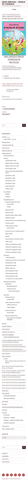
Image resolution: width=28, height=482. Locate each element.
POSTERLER (5, 401)
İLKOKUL (6, 158)
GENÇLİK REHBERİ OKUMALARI (11, 337)
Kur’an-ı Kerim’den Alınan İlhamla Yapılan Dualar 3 (14, 385)
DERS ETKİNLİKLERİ (8, 155)
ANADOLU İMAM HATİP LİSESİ (12, 202)
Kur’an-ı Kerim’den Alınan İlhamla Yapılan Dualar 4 (14, 388)
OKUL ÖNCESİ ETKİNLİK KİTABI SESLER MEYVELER (14, 59)
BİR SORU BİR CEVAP (12, 286)
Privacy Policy (5, 459)
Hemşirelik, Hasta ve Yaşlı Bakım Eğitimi (14, 231)
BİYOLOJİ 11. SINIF (9, 210)
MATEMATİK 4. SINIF (10, 183)
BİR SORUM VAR (6, 142)
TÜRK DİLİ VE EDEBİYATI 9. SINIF (13, 252)
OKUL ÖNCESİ (16, 78)
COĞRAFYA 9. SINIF (10, 218)
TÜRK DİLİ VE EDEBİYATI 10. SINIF (13, 244)
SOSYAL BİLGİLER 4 (10, 186)
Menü (14, 9)
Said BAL (6, 358)
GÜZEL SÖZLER (6, 329)
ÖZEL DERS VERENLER (9, 398)
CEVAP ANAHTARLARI (14, 291)
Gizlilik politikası (6, 461)
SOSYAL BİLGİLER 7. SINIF (11, 276)
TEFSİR (8, 207)
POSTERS (4, 404)
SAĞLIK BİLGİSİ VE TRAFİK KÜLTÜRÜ (14, 239)
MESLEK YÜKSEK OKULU (11, 315)
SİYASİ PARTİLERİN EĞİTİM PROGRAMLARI (12, 407)
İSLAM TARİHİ (10, 204)
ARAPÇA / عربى (5, 137)
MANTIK (7, 236)
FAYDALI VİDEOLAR (6, 326)
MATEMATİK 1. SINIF (10, 175)
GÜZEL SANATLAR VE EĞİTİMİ (12, 302)
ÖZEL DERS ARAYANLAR (9, 395)
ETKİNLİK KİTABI (8, 78)
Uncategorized (5, 426)
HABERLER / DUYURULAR (8, 332)
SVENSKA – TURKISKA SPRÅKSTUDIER (13, 420)
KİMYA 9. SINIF (8, 233)
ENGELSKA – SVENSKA (9, 417)
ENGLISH (4, 323)
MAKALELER (5, 391)
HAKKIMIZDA (5, 456)
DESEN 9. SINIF (10, 228)
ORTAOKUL (6, 255)
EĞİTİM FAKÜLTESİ (10, 297)
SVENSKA (4, 413)
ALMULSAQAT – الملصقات (10, 139)
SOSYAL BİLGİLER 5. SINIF (11, 270)
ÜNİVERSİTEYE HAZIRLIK (10, 281)
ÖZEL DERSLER (5, 393)
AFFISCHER (6, 415)
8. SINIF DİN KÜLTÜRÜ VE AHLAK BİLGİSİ (15, 260)
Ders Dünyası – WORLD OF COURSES (13, 3)
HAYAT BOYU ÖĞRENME (8, 335)
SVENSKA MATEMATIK (9, 423)
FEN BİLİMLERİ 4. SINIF (10, 160)
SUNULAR (4, 410)
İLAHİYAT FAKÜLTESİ (10, 310)
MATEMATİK (8, 284)
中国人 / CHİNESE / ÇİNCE (8, 429)
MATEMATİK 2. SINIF (10, 178)
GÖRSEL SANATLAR (10, 268)
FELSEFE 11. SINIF (9, 223)
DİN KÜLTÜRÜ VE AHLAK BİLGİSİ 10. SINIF (15, 220)
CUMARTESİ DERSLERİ (7, 145)
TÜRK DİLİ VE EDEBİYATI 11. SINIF (13, 247)
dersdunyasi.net (15, 14)
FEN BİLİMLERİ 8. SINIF (10, 265)
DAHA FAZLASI (5, 148)
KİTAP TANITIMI (6, 353)
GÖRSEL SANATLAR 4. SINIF (12, 166)
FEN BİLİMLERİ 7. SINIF (10, 263)
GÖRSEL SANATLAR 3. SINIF (12, 163)
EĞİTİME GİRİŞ (10, 299)
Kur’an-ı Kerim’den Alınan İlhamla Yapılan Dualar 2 (14, 382)
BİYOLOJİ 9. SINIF (9, 212)
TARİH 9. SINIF (8, 241)
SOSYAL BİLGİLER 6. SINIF (11, 273)
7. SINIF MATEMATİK (10, 257)
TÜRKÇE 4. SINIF (9, 188)
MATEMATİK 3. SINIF (10, 180)
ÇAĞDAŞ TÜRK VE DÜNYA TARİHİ (13, 215)
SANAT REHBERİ (11, 307)
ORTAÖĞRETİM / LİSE (9, 199)
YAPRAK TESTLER (11, 288)
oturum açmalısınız (17, 99)
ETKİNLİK (6, 76)
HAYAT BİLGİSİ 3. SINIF (10, 168)
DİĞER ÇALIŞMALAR (7, 150)
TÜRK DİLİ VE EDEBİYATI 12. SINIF (13, 249)
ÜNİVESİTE (6, 295)
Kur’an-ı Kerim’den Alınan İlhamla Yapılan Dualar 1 (14, 379)
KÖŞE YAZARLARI (6, 356)
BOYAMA (7, 194)
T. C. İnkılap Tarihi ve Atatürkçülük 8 (13, 278)
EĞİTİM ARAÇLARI (6, 153)
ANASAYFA (5, 453)
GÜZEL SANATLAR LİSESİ (11, 226)
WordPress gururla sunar (15, 478)
